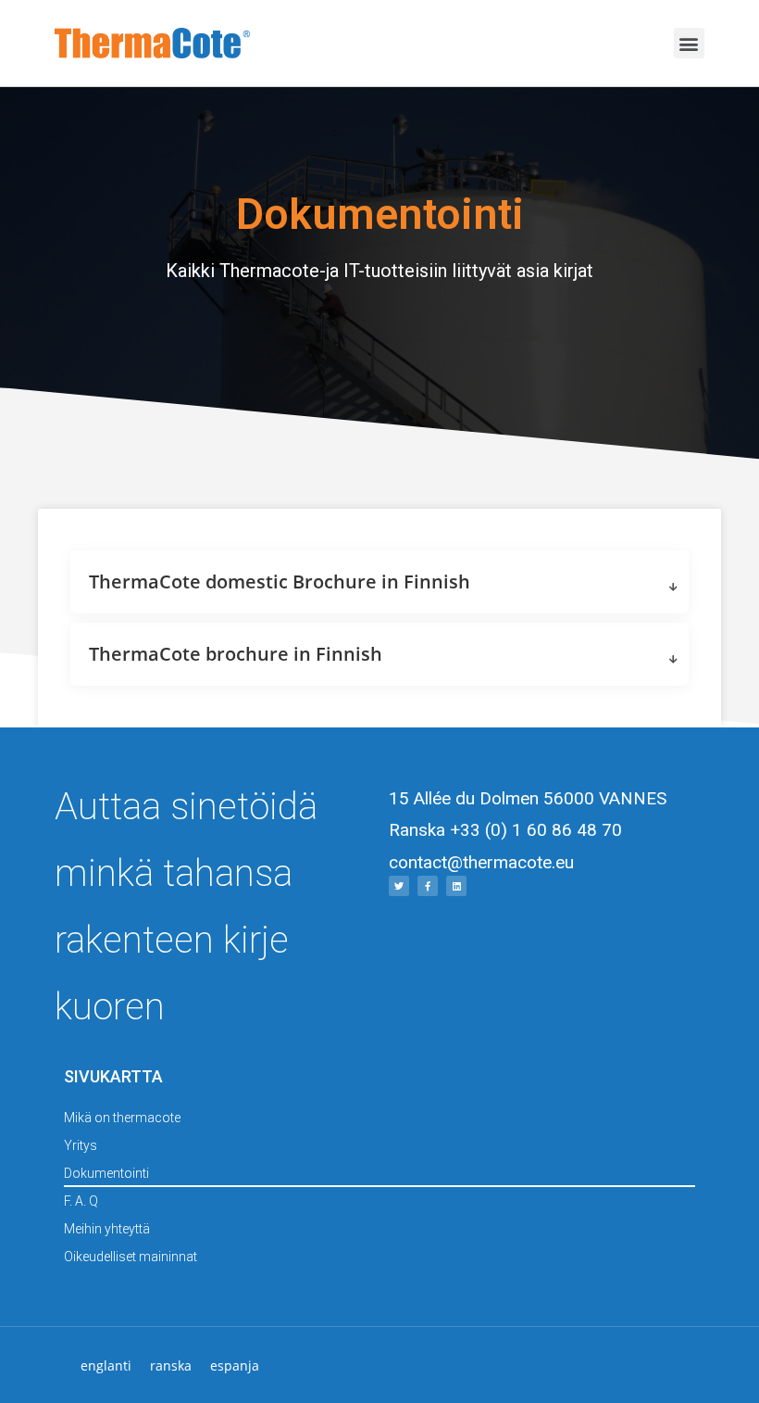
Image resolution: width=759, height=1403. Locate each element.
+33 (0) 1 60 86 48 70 (536, 830)
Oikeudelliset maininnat (130, 1256)
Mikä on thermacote (122, 1117)
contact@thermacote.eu (481, 862)
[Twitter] (399, 886)
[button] (689, 43)
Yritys (80, 1145)
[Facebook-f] (427, 886)
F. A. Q (81, 1201)
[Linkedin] (456, 886)
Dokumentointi (106, 1173)
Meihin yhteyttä (107, 1228)
